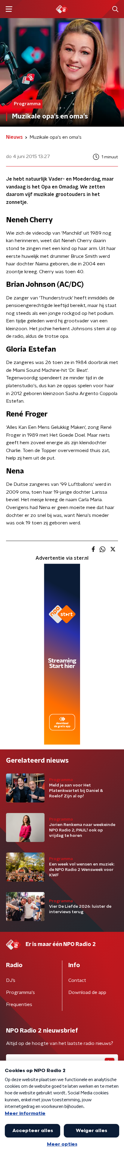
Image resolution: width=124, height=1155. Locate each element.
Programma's (20, 992)
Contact (77, 980)
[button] (9, 9)
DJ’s (10, 980)
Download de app (87, 992)
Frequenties (19, 1004)
